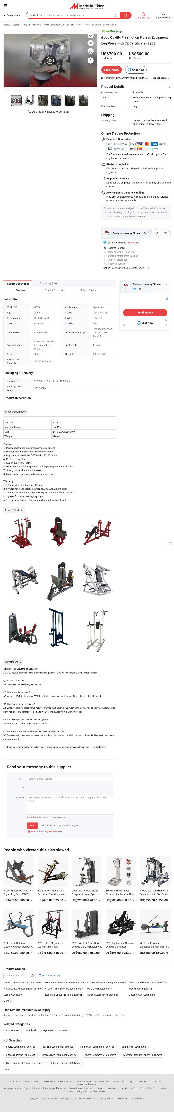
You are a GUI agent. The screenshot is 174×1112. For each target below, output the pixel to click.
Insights (94, 1084)
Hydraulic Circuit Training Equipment (64, 994)
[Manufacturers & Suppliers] (87, 6)
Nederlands (113, 1088)
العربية (124, 1088)
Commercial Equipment (133, 1046)
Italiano (89, 1088)
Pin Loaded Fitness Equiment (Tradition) (66, 982)
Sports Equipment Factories (20, 1046)
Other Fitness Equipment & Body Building (97, 24)
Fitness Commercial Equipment (100, 1054)
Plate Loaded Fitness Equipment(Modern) (25, 988)
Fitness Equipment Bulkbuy (65, 1063)
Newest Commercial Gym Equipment (22, 982)
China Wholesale (83, 1081)
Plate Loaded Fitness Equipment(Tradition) (151, 982)
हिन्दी (152, 1088)
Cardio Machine (11, 994)
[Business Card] (166, 298)
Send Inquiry (111, 69)
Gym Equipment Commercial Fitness (25, 1063)
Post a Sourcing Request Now (45, 831)
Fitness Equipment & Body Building (59, 24)
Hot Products (14, 1081)
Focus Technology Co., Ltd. (64, 1098)
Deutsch (100, 1088)
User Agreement (106, 1098)
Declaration (122, 1098)
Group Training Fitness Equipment (63, 988)
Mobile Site (82, 1084)
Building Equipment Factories (57, 1046)
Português (50, 1088)
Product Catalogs (51, 975)
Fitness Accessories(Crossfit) (102, 994)
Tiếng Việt (81, 1091)
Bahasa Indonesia (98, 1091)
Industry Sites (119, 1081)
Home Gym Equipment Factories (97, 1046)
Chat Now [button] (138, 69)
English (27, 1088)
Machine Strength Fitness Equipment (142, 1054)
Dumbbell (31, 1030)
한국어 (134, 1088)
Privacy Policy (137, 1098)
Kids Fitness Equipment (141, 988)
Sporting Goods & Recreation (26, 24)
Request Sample (160, 77)
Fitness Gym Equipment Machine (59, 1054)
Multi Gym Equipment (98, 988)
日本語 (144, 1088)
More (6, 1069)
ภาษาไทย (162, 1088)
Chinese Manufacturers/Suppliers (57, 1081)
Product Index (156, 1081)
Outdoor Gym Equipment (142, 994)
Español (38, 1088)
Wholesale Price (102, 1081)
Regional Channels (137, 1081)
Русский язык (76, 1088)
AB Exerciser (12, 1030)
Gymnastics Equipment (55, 1030)
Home (6, 24)
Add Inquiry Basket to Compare (50, 111)
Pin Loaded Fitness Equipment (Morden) (108, 982)
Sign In (106, 267)
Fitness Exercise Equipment (20, 1054)
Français (62, 1088)
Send (32, 825)
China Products (31, 1081)
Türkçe (70, 1091)
